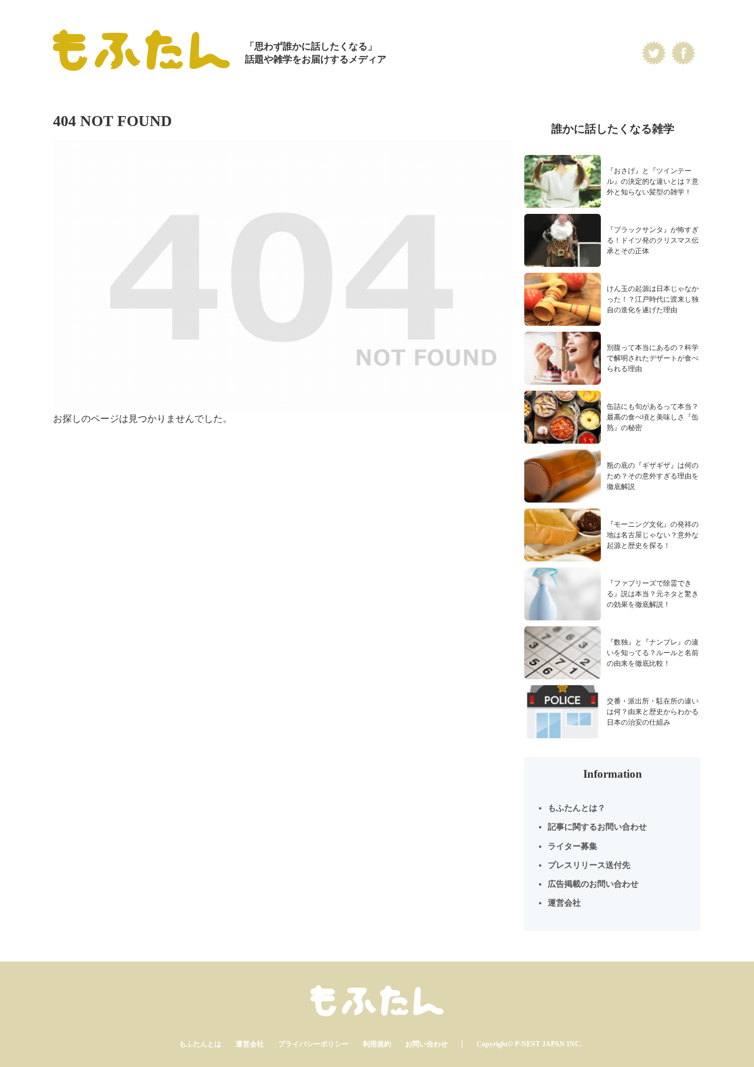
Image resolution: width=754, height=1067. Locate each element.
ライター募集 (572, 846)
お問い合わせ (426, 1044)
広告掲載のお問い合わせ (593, 884)
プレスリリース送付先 (589, 865)
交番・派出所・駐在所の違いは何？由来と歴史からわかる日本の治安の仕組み (653, 711)
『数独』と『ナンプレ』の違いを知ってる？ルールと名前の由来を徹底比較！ (653, 653)
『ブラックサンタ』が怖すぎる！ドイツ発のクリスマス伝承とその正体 (653, 240)
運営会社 (564, 902)
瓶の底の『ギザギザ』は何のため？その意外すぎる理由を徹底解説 (653, 476)
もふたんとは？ (577, 808)
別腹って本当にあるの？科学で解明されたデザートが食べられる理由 (653, 358)
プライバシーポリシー (313, 1044)
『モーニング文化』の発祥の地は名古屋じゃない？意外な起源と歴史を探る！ (653, 535)
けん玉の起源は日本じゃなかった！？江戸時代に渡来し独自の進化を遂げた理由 (653, 299)
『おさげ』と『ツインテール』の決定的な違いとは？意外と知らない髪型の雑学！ (653, 181)
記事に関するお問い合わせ (597, 826)
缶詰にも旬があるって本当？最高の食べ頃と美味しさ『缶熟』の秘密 (653, 417)
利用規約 (377, 1044)
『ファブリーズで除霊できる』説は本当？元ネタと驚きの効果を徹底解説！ (653, 594)
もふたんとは (200, 1044)
